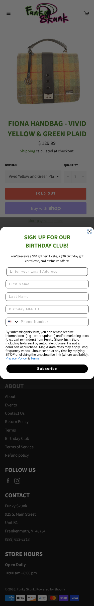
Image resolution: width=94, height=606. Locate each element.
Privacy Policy (16, 358)
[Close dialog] (89, 231)
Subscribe (47, 368)
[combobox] (12, 322)
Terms (35, 358)
